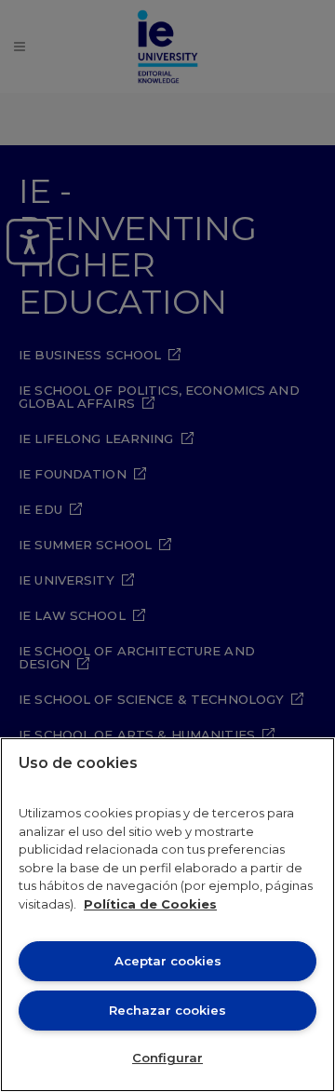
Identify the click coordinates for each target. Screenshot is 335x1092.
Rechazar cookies (167, 1010)
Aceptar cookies (167, 960)
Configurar (167, 1057)
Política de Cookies (150, 904)
